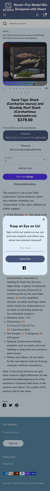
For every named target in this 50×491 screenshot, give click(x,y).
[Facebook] (24, 268)
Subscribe (25, 259)
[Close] (44, 219)
